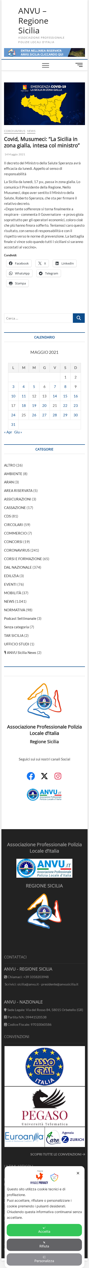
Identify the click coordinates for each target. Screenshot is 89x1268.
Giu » (18, 432)
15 (65, 396)
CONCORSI (13, 542)
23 (76, 405)
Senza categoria (16, 627)
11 (24, 396)
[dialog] (45, 1217)
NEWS (31, 131)
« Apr (8, 432)
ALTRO (9, 465)
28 (55, 415)
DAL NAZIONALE (18, 567)
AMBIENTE (13, 474)
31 (13, 424)
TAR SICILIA (13, 635)
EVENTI (10, 584)
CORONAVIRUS (14, 131)
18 (24, 405)
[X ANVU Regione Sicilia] (44, 778)
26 (34, 415)
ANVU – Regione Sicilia (33, 21)
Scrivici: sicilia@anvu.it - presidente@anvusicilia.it (41, 984)
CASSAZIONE (15, 507)
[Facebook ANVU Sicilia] (31, 779)
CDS (7, 516)
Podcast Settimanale (20, 618)
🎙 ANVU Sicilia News (20, 652)
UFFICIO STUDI (16, 644)
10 (13, 396)
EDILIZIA (11, 576)
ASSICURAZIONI (17, 499)
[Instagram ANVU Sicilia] (58, 779)
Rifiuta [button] (44, 1246)
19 (34, 405)
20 (44, 405)
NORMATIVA (14, 610)
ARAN (9, 482)
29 (65, 415)
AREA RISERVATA (18, 490)
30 (76, 415)
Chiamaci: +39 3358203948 (28, 977)
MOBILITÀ (12, 593)
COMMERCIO (15, 533)
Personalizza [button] (44, 1261)
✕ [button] (78, 1173)
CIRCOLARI (13, 524)
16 (76, 396)
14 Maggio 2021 (14, 154)
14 (55, 396)
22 (65, 405)
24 (13, 415)
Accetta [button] (44, 1231)
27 (44, 415)
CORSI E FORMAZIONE (23, 559)
